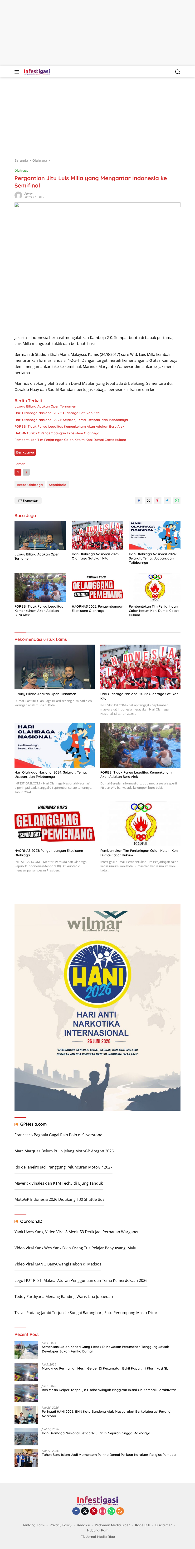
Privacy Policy (61, 1525)
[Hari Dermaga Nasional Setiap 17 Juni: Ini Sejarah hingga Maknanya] (26, 1436)
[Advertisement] (97, 33)
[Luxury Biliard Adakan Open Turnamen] (40, 535)
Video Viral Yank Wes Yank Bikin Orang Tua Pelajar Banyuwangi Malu (75, 1248)
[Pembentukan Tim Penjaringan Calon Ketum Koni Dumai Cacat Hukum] (154, 587)
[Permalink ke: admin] (18, 195)
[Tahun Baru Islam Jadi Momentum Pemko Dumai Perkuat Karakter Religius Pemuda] (26, 1458)
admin (28, 194)
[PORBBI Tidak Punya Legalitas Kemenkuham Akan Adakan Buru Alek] (40, 587)
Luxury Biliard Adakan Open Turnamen (45, 406)
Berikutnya (25, 452)
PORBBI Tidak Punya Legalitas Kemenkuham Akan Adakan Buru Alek (69, 426)
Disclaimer (163, 1525)
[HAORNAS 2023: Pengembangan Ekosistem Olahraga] (97, 587)
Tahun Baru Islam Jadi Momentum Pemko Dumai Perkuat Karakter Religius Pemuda (109, 1455)
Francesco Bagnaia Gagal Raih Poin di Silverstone (58, 1134)
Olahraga (22, 170)
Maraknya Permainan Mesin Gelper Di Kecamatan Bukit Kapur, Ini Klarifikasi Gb (105, 1368)
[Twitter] (85, 1511)
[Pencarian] (177, 72)
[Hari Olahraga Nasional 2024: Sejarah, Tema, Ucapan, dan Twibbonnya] (154, 535)
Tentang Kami (33, 1525)
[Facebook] (76, 1511)
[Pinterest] (94, 1511)
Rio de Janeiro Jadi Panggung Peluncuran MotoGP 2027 (63, 1167)
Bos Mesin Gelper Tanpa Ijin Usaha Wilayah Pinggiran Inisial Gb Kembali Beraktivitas (109, 1390)
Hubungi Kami (98, 1530)
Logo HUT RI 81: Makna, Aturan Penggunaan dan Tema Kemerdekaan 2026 (81, 1280)
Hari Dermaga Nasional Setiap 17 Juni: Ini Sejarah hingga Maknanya (96, 1433)
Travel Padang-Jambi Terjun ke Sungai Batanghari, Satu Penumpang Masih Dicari (86, 1312)
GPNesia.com (33, 1124)
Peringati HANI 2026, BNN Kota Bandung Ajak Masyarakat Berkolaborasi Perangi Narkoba (106, 1413)
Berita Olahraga (30, 485)
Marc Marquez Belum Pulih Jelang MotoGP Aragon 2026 (64, 1151)
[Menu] (18, 72)
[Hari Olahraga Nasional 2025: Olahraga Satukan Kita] (97, 535)
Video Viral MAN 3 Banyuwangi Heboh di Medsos (58, 1264)
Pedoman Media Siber (112, 1525)
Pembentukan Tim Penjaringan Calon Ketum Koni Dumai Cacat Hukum (70, 440)
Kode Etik (142, 1525)
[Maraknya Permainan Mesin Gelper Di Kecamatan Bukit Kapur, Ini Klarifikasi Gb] (26, 1372)
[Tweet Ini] (148, 500)
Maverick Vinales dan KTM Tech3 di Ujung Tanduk (59, 1183)
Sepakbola (57, 485)
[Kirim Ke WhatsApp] (176, 500)
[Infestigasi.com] (36, 72)
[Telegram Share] (167, 500)
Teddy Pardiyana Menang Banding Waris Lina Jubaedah (64, 1296)
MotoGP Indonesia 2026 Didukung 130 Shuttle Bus (59, 1199)
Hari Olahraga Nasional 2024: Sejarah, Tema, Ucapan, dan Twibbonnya (71, 420)
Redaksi (83, 1525)
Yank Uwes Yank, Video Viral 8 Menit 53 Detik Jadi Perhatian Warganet (77, 1231)
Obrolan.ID (31, 1221)
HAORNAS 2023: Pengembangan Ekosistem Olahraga (57, 433)
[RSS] (120, 1511)
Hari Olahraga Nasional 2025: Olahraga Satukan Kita (57, 413)
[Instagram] (102, 1511)
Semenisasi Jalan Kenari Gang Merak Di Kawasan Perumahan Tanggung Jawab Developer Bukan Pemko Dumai (105, 1349)
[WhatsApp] (111, 1511)
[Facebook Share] (138, 500)
